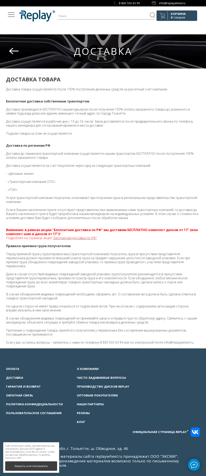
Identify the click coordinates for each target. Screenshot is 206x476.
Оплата (12, 369)
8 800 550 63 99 (129, 3)
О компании (88, 369)
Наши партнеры (90, 404)
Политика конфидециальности (34, 404)
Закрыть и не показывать (31, 466)
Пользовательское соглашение (34, 413)
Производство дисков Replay (103, 386)
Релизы (83, 413)
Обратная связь (19, 395)
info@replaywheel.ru (172, 3)
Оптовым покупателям (97, 395)
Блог (81, 422)
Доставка (14, 378)
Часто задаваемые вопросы (101, 378)
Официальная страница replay (160, 432)
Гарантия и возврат (23, 386)
